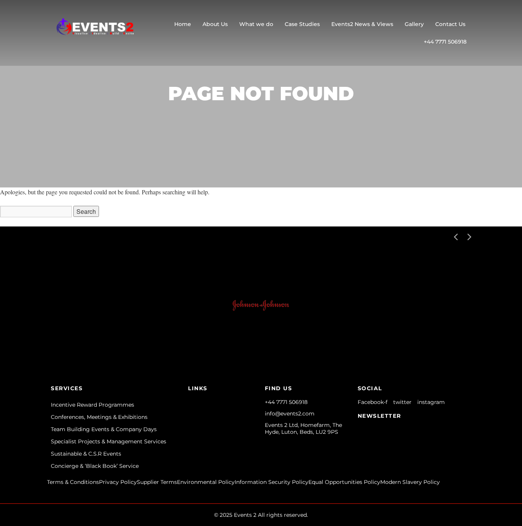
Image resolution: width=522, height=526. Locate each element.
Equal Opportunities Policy (344, 482)
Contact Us (450, 24)
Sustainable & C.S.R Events (86, 453)
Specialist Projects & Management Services (108, 441)
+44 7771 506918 (445, 41)
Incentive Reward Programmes (92, 404)
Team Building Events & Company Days (104, 429)
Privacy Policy (118, 482)
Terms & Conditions (73, 482)
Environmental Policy (206, 482)
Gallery (414, 24)
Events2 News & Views (362, 24)
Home (182, 24)
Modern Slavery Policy (410, 482)
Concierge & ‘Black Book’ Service (95, 465)
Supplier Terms (157, 482)
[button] (469, 236)
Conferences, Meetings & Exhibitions (99, 417)
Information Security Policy (271, 482)
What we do (256, 24)
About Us (215, 24)
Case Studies (302, 24)
